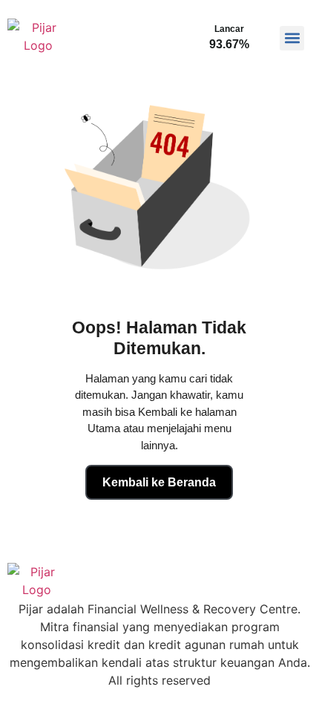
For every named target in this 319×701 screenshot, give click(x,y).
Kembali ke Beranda (159, 482)
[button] (292, 38)
